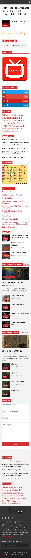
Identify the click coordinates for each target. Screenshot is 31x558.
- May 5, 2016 (18, 318)
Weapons (6, 131)
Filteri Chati (6, 216)
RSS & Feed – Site (9, 189)
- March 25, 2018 (19, 393)
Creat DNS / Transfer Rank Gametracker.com (12, 212)
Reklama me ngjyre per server (16, 139)
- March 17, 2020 (20, 247)
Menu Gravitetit (15, 390)
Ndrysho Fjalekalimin (10, 219)
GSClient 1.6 (14, 245)
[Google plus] (9, 518)
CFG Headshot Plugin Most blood (19, 21)
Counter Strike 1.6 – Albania (16, 157)
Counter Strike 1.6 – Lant (18, 295)
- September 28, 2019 (21, 255)
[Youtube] (12, 518)
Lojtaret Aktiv (14, 373)
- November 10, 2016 (10, 353)
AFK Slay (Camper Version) (12, 195)
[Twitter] (2, 518)
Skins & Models (19, 126)
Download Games (11, 120)
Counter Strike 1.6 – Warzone (13, 282)
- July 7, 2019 (18, 327)
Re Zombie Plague (8, 192)
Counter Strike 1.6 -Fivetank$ (19, 252)
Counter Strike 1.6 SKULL (17, 304)
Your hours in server (16, 131)
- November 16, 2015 (20, 307)
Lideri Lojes (14, 364)
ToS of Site (20, 554)
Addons (6, 115)
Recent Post (6, 232)
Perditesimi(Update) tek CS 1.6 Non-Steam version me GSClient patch (15, 223)
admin (13, 24)
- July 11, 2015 (18, 298)
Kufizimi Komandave (9, 227)
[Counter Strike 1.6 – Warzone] (15, 273)
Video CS (19, 129)
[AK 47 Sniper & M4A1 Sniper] (15, 341)
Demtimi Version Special (17, 382)
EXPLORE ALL (25, 232)
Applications (17, 115)
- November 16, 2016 (20, 24)
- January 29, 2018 (19, 384)
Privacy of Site (10, 554)
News (22, 123)
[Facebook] (5, 518)
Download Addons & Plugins (10, 333)
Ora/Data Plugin (8, 198)
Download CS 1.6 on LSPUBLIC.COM (12, 264)
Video (14, 129)
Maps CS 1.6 (13, 123)
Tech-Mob (6, 129)
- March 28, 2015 (9, 285)
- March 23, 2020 (20, 242)
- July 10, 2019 (18, 375)
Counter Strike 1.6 (12, 117)
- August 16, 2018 (19, 366)
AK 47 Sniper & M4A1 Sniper (12, 350)
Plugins (5, 25)
